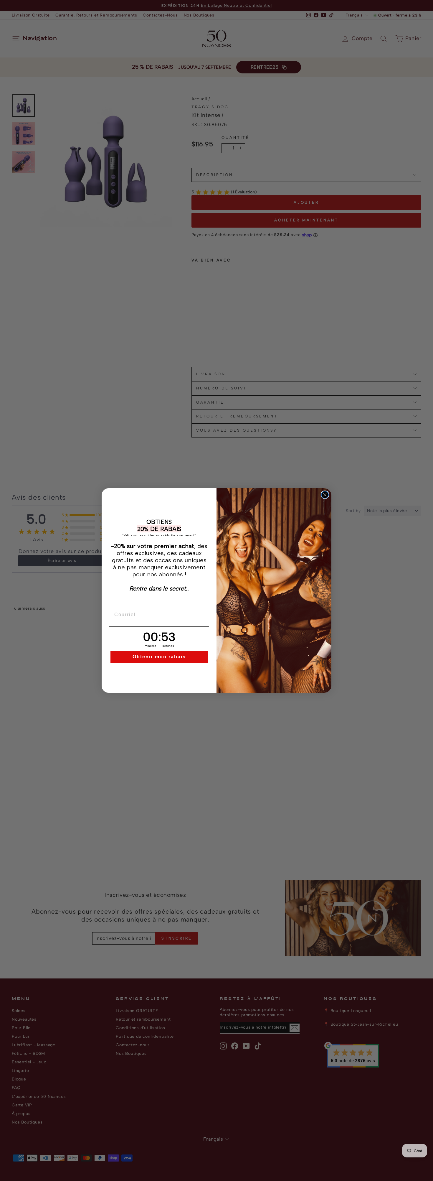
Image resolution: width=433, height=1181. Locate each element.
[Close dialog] (324, 494)
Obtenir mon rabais (159, 656)
